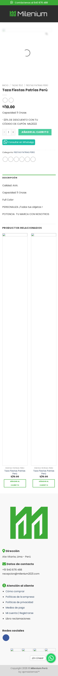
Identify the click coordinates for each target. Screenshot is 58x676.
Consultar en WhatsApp (21, 142)
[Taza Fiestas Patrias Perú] (14, 349)
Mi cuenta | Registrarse (19, 613)
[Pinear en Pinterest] (27, 159)
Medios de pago (15, 607)
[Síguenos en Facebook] (6, 637)
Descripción (9, 177)
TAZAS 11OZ (17, 85)
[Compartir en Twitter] (16, 159)
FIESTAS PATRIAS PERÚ (37, 85)
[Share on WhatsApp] (5, 159)
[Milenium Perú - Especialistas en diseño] (28, 13)
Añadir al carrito (34, 132)
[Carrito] (53, 13)
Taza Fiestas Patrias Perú (14, 472)
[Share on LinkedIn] (33, 159)
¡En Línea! (37, 658)
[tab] (29, 178)
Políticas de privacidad (19, 602)
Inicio (5, 85)
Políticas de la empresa (20, 597)
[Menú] (4, 14)
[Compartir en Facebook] (10, 159)
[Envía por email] (21, 159)
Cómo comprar (15, 591)
